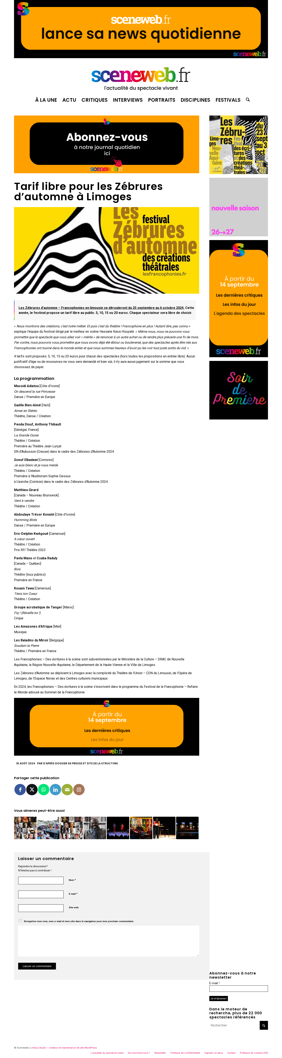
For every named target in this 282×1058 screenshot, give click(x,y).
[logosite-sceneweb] (141, 77)
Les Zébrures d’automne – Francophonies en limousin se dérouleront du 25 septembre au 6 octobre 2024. (101, 308)
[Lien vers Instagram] (79, 789)
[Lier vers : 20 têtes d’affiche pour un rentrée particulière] (71, 828)
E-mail (73, 893)
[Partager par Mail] (67, 789)
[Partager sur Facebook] (20, 789)
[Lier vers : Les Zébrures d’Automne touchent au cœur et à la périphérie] (48, 828)
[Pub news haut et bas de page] (106, 172)
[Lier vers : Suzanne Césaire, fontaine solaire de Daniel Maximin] (164, 828)
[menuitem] (46, 100)
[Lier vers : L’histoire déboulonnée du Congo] (187, 828)
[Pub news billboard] (141, 57)
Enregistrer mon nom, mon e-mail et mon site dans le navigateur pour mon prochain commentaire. (79, 921)
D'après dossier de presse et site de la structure (80, 763)
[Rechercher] (246, 100)
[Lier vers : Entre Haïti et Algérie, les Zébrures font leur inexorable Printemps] (118, 828)
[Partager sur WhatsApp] (43, 789)
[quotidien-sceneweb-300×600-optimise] (238, 356)
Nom (72, 879)
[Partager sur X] (32, 789)
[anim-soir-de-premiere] (238, 418)
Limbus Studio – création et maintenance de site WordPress (63, 1047)
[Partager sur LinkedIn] (55, 789)
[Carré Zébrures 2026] (238, 173)
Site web (74, 907)
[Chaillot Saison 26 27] (238, 235)
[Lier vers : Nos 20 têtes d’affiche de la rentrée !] (25, 828)
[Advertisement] (238, 485)
